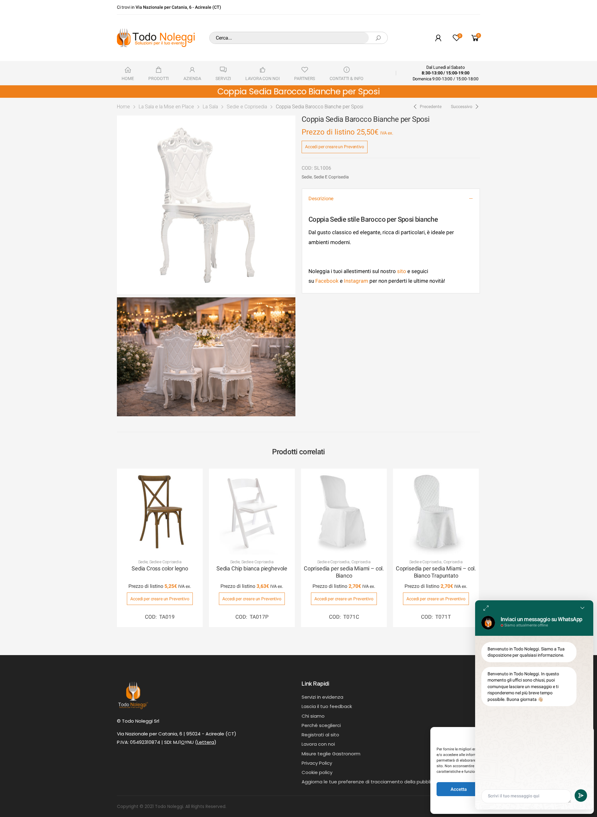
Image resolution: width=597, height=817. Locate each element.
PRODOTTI (158, 78)
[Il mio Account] (438, 38)
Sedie (307, 176)
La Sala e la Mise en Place (166, 107)
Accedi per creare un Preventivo (334, 146)
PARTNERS (304, 78)
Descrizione (320, 198)
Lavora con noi (318, 744)
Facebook (326, 281)
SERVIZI (223, 78)
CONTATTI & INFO (346, 78)
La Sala (210, 107)
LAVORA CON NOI (262, 78)
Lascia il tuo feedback (327, 706)
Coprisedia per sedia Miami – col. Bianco (344, 572)
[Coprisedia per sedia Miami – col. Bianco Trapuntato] (436, 512)
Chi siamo (313, 716)
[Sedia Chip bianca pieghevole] (252, 512)
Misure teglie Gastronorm (331, 753)
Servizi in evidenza (322, 697)
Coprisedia (361, 562)
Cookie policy (317, 772)
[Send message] (581, 795)
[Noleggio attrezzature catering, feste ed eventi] (156, 38)
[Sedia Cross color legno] (160, 512)
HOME (128, 78)
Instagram (356, 281)
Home (123, 107)
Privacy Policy (317, 763)
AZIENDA (192, 78)
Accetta (459, 789)
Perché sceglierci (321, 725)
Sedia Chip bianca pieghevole (251, 568)
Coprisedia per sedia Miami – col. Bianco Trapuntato (436, 572)
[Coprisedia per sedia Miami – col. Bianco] (344, 512)
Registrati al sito (320, 734)
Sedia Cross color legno (160, 568)
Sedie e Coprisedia (247, 107)
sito (401, 271)
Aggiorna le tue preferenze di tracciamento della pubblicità (371, 781)
